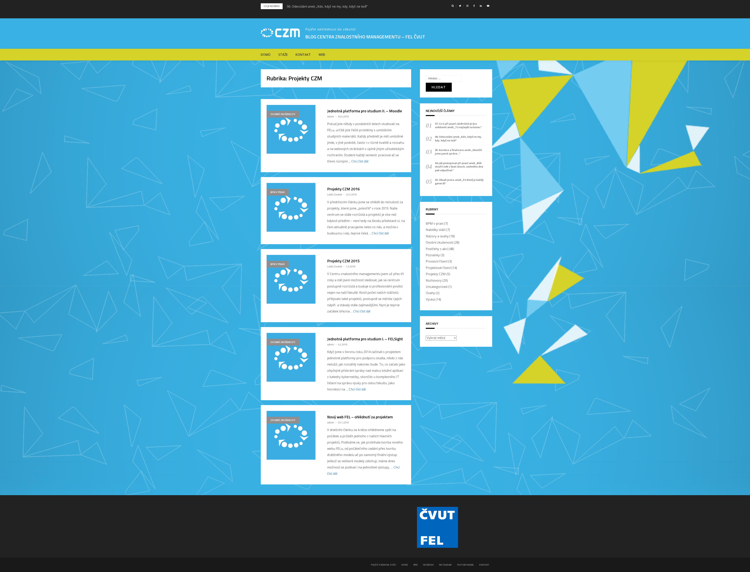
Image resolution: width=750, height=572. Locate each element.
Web (322, 54)
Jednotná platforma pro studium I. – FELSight (365, 339)
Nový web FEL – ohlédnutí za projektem (360, 417)
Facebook (428, 564)
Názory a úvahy (437, 236)
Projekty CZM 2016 (343, 189)
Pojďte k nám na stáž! (383, 564)
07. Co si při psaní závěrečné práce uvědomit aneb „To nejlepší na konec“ (458, 125)
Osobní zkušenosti (283, 114)
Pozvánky (433, 255)
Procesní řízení (436, 261)
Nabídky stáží (436, 230)
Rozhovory (434, 280)
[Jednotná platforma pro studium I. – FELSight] (293, 357)
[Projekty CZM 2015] (293, 279)
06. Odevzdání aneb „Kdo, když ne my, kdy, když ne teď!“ (327, 6)
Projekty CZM (436, 274)
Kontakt (303, 54)
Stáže (283, 54)
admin (330, 116)
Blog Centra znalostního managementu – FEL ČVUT (365, 36)
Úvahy (430, 293)
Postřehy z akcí (437, 249)
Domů (266, 54)
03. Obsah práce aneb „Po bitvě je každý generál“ (459, 181)
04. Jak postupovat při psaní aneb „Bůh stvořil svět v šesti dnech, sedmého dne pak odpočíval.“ (459, 166)
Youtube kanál (465, 564)
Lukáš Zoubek (334, 194)
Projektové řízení (438, 268)
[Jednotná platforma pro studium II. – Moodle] (293, 129)
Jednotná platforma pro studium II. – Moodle (364, 111)
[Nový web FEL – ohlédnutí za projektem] (293, 435)
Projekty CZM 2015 (343, 261)
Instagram (445, 564)
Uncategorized (436, 287)
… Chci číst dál (358, 161)
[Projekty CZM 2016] (293, 207)
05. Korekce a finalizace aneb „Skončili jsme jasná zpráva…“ (458, 151)
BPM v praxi (278, 192)
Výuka (430, 299)
